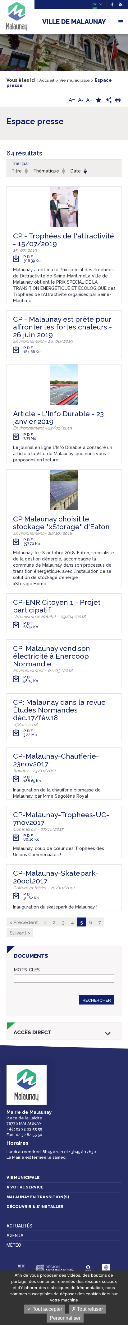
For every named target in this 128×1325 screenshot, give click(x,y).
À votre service (25, 1187)
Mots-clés (27, 970)
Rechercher (97, 1000)
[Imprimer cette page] (117, 100)
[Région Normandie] (54, 1268)
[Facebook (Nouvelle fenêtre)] (112, 4)
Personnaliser (65, 1318)
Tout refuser (89, 1309)
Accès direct (33, 1032)
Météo (14, 1245)
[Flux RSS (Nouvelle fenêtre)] (119, 4)
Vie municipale (23, 1177)
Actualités (19, 1225)
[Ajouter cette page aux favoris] (98, 100)
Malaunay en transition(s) (38, 1197)
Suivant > (20, 933)
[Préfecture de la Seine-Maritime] (21, 1268)
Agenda (15, 1235)
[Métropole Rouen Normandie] (106, 1268)
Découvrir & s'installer (35, 1206)
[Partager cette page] (108, 100)
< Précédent (24, 922)
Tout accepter (46, 1309)
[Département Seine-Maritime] (88, 1268)
